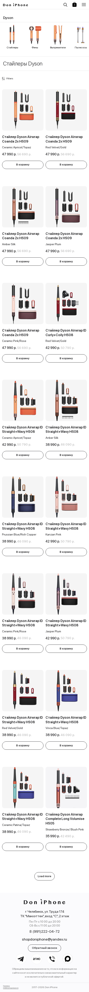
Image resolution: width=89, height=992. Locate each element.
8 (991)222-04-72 (44, 931)
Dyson (8, 18)
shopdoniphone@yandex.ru (44, 939)
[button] (84, 4)
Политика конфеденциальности (10, 987)
